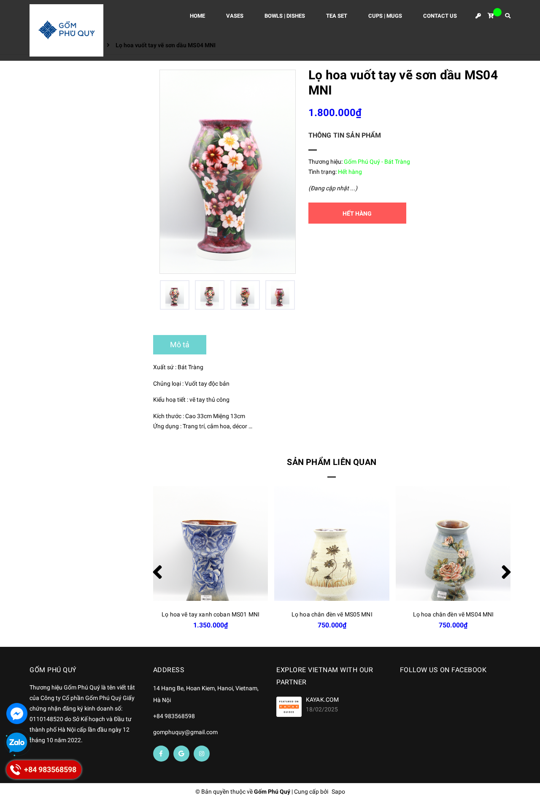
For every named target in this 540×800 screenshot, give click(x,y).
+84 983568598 (174, 716)
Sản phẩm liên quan (331, 462)
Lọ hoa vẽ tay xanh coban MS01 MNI (210, 614)
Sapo (338, 791)
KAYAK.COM (322, 699)
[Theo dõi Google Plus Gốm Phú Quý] (181, 754)
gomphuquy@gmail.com (185, 732)
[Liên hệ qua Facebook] (16, 713)
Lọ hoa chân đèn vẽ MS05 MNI (332, 614)
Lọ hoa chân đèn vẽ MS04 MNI (453, 614)
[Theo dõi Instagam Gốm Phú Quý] (202, 754)
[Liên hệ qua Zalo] (16, 743)
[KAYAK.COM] (289, 706)
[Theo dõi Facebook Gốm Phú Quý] (161, 754)
